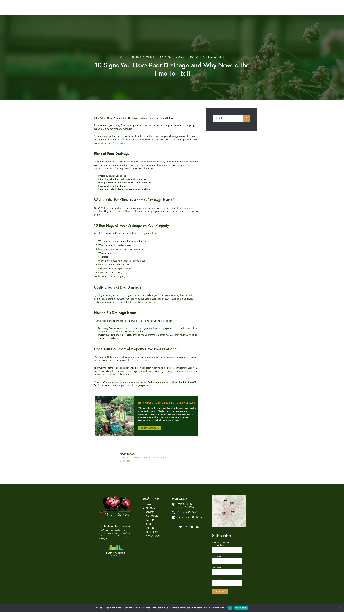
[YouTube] (192, 527)
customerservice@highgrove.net (192, 517)
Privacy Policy (153, 536)
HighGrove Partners (143, 57)
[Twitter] (180, 527)
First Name (216, 556)
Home (148, 504)
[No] (340, 607)
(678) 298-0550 (189, 512)
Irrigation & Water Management (206, 57)
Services (150, 512)
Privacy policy (241, 608)
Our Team (150, 508)
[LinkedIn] (197, 527)
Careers (150, 528)
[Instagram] (186, 527)
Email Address (219, 545)
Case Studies (152, 516)
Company (216, 578)
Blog (148, 524)
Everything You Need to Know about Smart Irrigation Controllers (146, 458)
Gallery (150, 520)
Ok (230, 608)
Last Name (216, 567)
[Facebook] (175, 527)
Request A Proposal (149, 428)
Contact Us (152, 532)
